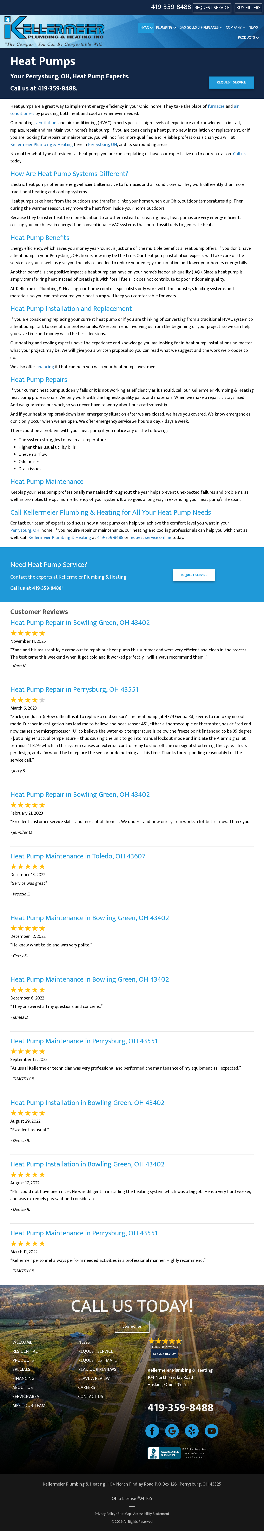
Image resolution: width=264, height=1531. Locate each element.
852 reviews (170, 1346)
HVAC (144, 27)
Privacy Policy (105, 1514)
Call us (239, 154)
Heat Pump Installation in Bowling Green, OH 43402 (87, 1103)
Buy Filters (248, 8)
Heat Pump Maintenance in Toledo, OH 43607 (78, 856)
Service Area (25, 1396)
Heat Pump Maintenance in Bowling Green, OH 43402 (89, 918)
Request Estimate (97, 1360)
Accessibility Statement (151, 1514)
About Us (22, 1387)
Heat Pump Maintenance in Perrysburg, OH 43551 (84, 1041)
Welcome (22, 1342)
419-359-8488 (171, 7)
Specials (21, 1369)
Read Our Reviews (97, 1369)
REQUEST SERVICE (211, 8)
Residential (25, 1351)
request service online (150, 537)
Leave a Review (94, 1378)
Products (246, 38)
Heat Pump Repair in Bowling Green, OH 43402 (80, 623)
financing (45, 367)
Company (234, 27)
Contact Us (90, 1396)
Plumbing (164, 27)
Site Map (124, 1514)
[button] (151, 28)
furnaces (216, 106)
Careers (86, 1387)
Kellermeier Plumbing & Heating (41, 144)
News (253, 27)
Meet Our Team (28, 1405)
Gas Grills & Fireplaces (199, 27)
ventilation (46, 123)
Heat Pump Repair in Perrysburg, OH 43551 (74, 689)
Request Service (95, 1351)
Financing (23, 1378)
